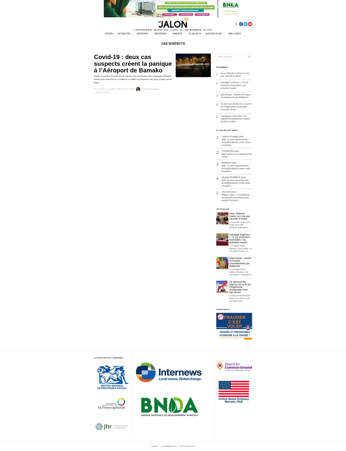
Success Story (214, 33)
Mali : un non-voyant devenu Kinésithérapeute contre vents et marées (236, 142)
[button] (249, 57)
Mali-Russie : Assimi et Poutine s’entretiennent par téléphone (235, 96)
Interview (142, 33)
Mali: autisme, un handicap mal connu (236, 155)
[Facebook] (241, 24)
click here (226, 192)
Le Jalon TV (194, 33)
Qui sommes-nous (169, 446)
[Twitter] (246, 24)
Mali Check (235, 33)
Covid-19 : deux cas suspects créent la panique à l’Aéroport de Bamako (133, 63)
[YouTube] (250, 24)
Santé (131, 89)
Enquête (177, 33)
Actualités (124, 33)
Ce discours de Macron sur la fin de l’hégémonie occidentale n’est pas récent (236, 107)
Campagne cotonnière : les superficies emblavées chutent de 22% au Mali (235, 119)
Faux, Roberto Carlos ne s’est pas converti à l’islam (235, 74)
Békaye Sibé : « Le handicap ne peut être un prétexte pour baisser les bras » (235, 198)
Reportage (160, 33)
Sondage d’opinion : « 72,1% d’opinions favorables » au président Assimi (234, 85)
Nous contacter (187, 446)
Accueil (109, 33)
